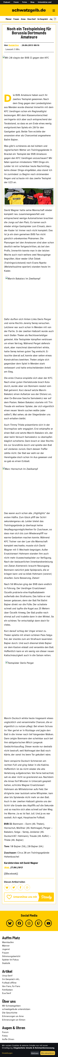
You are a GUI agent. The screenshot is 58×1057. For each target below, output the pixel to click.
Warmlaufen (8, 942)
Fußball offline (9, 982)
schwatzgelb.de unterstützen (16, 1009)
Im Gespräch (42, 19)
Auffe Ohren (8, 1039)
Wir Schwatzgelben (11, 1005)
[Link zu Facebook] (19, 923)
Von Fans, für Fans (11, 986)
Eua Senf (6, 993)
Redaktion (14, 45)
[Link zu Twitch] (38, 923)
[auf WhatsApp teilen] (27, 887)
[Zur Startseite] (29, 10)
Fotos (24, 2)
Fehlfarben (7, 989)
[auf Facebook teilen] (20, 887)
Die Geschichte (9, 1012)
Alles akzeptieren (47, 1053)
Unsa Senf (31, 19)
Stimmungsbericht (11, 956)
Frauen (16, 19)
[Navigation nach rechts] (55, 19)
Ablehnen (34, 1053)
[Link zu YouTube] (48, 923)
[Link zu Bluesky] (10, 923)
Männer (9, 19)
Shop (32, 2)
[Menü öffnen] (54, 10)
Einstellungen (7, 1053)
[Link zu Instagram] (29, 923)
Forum (16, 2)
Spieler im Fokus (10, 959)
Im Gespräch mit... (11, 979)
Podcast (7, 2)
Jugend (6, 949)
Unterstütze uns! (44, 2)
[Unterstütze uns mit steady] (29, 897)
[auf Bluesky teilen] (7, 887)
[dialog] (29, 1050)
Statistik (6, 963)
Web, (7, 867)
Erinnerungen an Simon (13, 1019)
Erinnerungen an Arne (13, 1016)
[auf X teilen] (13, 887)
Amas (23, 19)
